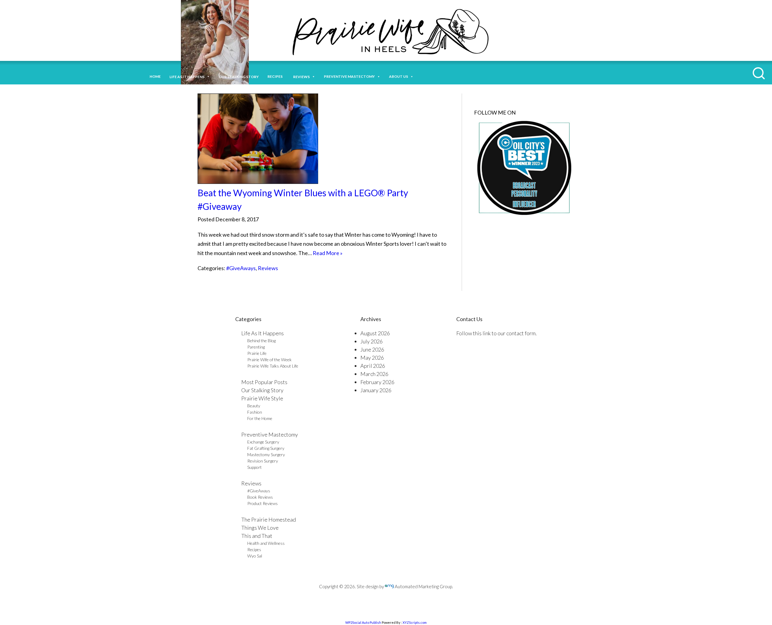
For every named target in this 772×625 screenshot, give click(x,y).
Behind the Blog (261, 340)
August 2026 (375, 333)
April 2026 (372, 365)
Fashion (254, 412)
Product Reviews (262, 503)
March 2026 (374, 374)
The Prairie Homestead (268, 519)
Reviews (268, 268)
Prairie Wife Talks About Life (272, 365)
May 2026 (372, 357)
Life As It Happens (262, 333)
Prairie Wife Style (262, 398)
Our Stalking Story (262, 390)
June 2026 (372, 349)
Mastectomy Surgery (266, 454)
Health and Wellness (266, 543)
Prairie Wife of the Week (269, 359)
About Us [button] (398, 76)
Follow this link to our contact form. (496, 333)
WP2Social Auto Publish (363, 622)
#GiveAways (241, 268)
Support (254, 467)
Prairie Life (257, 353)
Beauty (253, 405)
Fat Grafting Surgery (265, 448)
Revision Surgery (262, 460)
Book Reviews (260, 497)
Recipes (275, 76)
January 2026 (375, 390)
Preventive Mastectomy (349, 76)
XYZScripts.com (415, 622)
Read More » (328, 253)
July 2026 (371, 341)
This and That (256, 535)
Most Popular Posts (264, 382)
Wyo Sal (254, 555)
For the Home (259, 418)
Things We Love (260, 527)
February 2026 (377, 382)
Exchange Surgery (263, 441)
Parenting (256, 346)
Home (155, 76)
